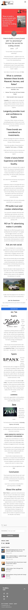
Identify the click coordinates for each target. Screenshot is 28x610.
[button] (14, 300)
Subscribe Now (14, 308)
